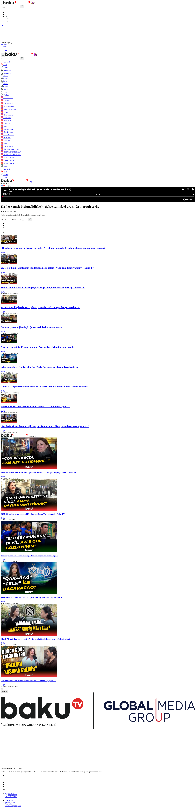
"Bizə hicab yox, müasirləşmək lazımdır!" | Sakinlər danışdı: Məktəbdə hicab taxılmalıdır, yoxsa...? (53, 248)
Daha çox (4, 691)
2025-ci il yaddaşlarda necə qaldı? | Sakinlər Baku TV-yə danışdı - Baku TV (40, 307)
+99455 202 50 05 (11, 795)
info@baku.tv (9, 793)
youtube (8, 186)
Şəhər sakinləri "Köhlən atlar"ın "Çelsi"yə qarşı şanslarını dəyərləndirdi (39, 367)
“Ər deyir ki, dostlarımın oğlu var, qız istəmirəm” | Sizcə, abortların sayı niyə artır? (45, 426)
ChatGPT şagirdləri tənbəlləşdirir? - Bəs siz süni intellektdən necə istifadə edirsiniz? (45, 386)
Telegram (4, 46)
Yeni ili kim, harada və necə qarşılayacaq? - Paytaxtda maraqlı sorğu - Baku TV (43, 287)
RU (6, 50)
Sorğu (30, 182)
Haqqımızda (9, 800)
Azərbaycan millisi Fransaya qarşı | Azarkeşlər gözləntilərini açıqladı (37, 347)
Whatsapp (4, 44)
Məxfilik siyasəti (10, 802)
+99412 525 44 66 (11, 797)
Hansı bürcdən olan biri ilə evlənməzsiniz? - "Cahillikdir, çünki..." (35, 406)
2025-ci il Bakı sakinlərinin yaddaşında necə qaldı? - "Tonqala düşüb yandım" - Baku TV (47, 267)
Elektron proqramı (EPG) (13, 806)
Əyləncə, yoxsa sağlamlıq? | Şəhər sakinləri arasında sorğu (31, 327)
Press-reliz (8, 804)
